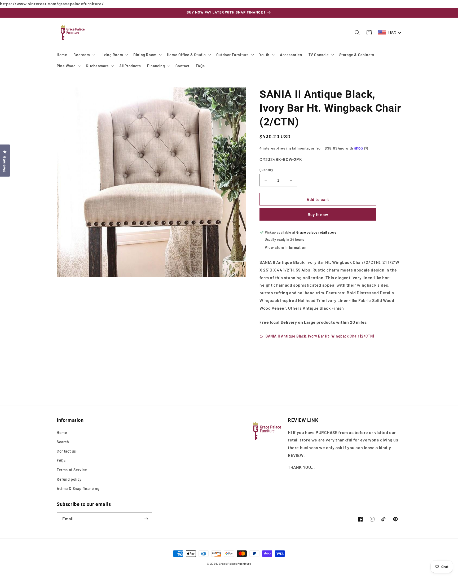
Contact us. (67, 451)
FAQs (61, 460)
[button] (83, 54)
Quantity (266, 170)
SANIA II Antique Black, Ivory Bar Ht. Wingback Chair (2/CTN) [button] (320, 336)
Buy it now (318, 214)
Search (63, 442)
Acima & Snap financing (78, 488)
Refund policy (69, 479)
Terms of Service (72, 469)
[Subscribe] (146, 519)
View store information (285, 247)
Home (62, 432)
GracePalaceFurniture (235, 563)
